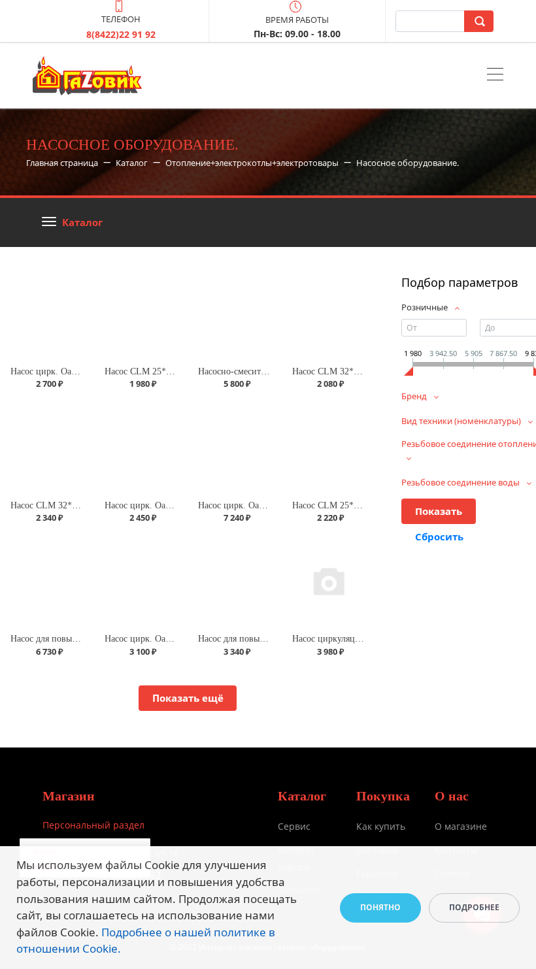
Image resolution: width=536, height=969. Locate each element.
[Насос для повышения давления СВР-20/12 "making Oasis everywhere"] (47, 580)
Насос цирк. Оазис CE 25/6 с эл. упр (270, 505)
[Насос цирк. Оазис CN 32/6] (47, 313)
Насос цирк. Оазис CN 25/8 (158, 639)
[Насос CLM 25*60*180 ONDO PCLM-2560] (328, 446)
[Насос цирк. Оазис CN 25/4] (141, 446)
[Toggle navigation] (495, 75)
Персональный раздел (93, 825)
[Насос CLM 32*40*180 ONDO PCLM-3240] (328, 313)
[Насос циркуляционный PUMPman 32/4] (328, 580)
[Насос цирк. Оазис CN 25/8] (141, 580)
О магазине (461, 826)
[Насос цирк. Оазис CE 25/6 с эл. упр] (234, 446)
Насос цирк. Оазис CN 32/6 (64, 371)
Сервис (294, 826)
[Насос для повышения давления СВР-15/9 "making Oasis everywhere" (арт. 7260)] (234, 580)
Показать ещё (188, 697)
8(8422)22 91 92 (121, 34)
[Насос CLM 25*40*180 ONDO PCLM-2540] (141, 313)
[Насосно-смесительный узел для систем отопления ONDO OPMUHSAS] (234, 313)
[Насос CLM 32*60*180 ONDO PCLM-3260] (47, 446)
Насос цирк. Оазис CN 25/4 (158, 505)
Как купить (380, 826)
